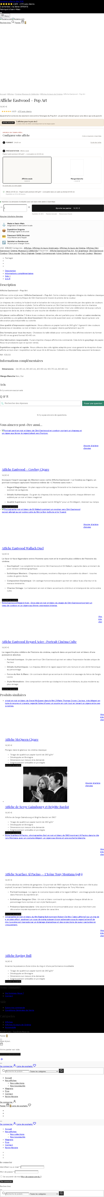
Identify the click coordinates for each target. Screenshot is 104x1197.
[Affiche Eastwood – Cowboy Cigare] (42, 447)
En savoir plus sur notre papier (12, 185)
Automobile (10, 1027)
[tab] (11, 38)
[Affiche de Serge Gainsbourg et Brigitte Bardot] (45, 784)
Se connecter (6, 1181)
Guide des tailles (96, 142)
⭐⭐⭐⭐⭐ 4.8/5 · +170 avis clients (17, 4)
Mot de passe (7, 1171)
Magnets (9, 1088)
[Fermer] (1, 12)
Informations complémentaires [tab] (19, 273)
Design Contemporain (45, 253)
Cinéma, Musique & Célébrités (27, 94)
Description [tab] (10, 270)
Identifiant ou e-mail (10, 1167)
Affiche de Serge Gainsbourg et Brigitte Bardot (37, 807)
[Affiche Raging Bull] (50, 933)
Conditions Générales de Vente (19, 1010)
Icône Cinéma (62, 253)
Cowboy (4, 253)
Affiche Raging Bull (18, 955)
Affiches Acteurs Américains (45, 248)
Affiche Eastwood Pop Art (62, 250)
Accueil (3, 94)
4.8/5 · (17, 111)
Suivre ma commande (15, 1007)
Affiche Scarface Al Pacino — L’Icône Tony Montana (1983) (43, 874)
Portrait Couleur (85, 253)
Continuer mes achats (10, 1054)
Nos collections (17, 1083)
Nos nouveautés (17, 1085)
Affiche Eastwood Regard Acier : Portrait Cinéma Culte (39, 642)
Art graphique (81, 250)
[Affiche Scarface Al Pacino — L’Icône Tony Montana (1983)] (50, 851)
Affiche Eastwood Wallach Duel (23, 548)
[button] (10, 506)
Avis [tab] (8, 276)
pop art (73, 253)
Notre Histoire (11, 1096)
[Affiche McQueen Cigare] (50, 717)
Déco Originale (27, 253)
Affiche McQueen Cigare (21, 739)
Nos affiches (10, 1080)
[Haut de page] (1, 1060)
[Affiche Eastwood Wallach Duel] (42, 526)
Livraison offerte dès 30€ (12, 1)
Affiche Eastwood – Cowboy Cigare (25, 469)
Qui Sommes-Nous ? (14, 993)
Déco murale (14, 253)
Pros (7, 1091)
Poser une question (93, 403)
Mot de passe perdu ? (31, 1176)
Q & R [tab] (7, 278)
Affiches (10, 94)
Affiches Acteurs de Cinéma (51, 94)
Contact (9, 996)
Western (98, 253)
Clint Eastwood (96, 250)
